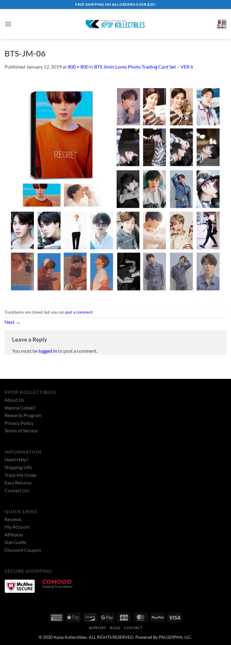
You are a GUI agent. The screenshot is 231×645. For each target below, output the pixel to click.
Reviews (13, 519)
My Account (17, 527)
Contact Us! (17, 490)
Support (97, 627)
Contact (133, 627)
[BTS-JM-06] (115, 188)
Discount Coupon (23, 550)
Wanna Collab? (20, 407)
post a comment (79, 312)
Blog (115, 627)
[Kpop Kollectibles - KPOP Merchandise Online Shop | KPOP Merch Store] (115, 24)
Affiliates (14, 534)
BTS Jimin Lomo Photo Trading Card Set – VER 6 (143, 66)
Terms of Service (21, 430)
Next (12, 322)
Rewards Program (23, 415)
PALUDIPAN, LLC (175, 637)
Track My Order (21, 475)
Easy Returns (18, 482)
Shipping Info (18, 467)
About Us (14, 400)
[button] (8, 24)
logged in (47, 351)
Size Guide (15, 542)
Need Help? (16, 459)
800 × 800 (78, 66)
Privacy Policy (19, 423)
